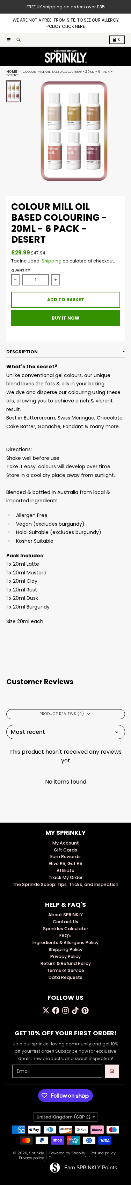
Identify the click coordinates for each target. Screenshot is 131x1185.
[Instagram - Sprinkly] (65, 1010)
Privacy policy (31, 1158)
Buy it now (65, 318)
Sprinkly (36, 1153)
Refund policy (103, 1153)
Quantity (20, 270)
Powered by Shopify (67, 1153)
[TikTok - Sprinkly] (75, 1010)
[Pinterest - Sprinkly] (85, 1010)
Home (11, 71)
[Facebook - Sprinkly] (55, 1010)
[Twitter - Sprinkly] (46, 1010)
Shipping (51, 261)
